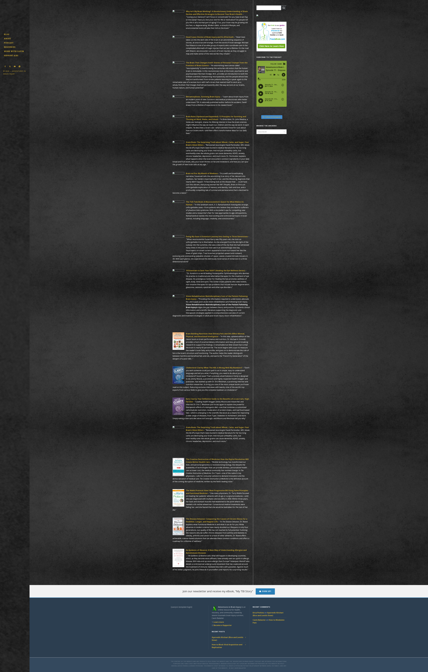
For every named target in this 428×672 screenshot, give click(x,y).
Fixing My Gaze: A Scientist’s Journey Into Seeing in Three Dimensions (217, 236)
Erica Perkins (258, 612)
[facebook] (5, 66)
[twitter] (10, 66)
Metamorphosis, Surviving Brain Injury (203, 96)
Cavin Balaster (259, 620)
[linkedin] (19, 66)
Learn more (219, 622)
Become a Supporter (223, 625)
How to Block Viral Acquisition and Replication (227, 646)
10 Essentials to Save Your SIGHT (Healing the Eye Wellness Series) (215, 270)
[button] (284, 7)
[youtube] (14, 66)
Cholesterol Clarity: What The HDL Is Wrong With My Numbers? (214, 367)
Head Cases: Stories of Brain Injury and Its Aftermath (210, 37)
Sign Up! (266, 591)
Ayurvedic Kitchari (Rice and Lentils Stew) (227, 638)
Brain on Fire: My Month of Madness (202, 173)
